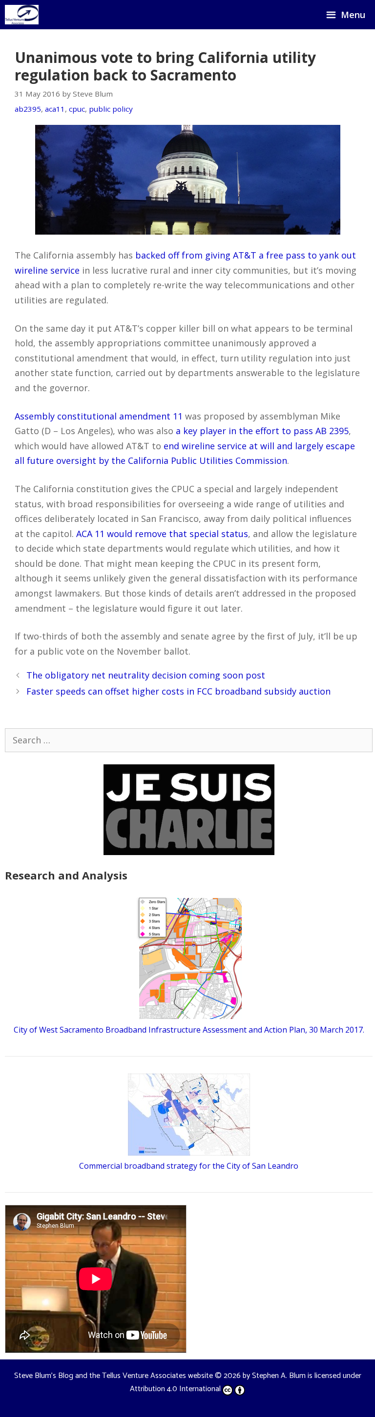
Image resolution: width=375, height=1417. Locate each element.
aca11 (55, 109)
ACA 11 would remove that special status (162, 533)
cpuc (77, 109)
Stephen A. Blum (279, 1375)
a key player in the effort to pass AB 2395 (262, 431)
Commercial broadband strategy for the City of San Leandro (188, 1165)
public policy (111, 109)
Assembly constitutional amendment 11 (99, 416)
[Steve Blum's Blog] (22, 14)
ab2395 (28, 109)
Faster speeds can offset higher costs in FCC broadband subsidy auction (178, 691)
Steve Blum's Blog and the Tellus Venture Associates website (113, 1375)
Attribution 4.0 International (175, 1389)
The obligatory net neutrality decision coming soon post (145, 675)
